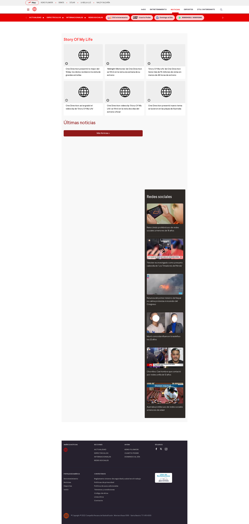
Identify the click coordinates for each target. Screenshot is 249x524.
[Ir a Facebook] (157, 449)
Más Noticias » (103, 133)
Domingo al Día (132, 457)
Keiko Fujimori (47, 3)
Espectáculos (101, 453)
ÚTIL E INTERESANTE (206, 9)
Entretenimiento (71, 479)
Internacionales (102, 457)
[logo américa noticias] (34, 9)
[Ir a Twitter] (162, 449)
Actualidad (100, 449)
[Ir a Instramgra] (167, 449)
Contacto (98, 501)
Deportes (68, 486)
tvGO (143, 9)
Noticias (67, 482)
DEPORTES (188, 9)
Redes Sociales (101, 460)
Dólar (72, 3)
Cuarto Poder (132, 453)
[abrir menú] (28, 9)
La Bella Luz (86, 3)
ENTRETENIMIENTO (158, 9)
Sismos (61, 3)
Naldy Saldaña (103, 3)
